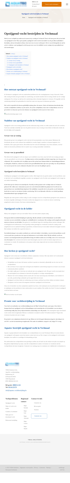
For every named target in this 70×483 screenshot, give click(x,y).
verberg (12, 53)
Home (23, 17)
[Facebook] (32, 422)
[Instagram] (36, 422)
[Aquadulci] (20, 447)
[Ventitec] (20, 456)
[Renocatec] (49, 447)
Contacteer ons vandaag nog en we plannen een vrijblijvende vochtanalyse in (44, 346)
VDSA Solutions (14, 467)
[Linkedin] (40, 422)
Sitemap (48, 467)
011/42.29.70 (12, 387)
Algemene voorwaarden (26, 467)
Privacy (36, 467)
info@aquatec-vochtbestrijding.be (16, 390)
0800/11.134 (35, 1)
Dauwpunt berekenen (11, 469)
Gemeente (42, 467)
